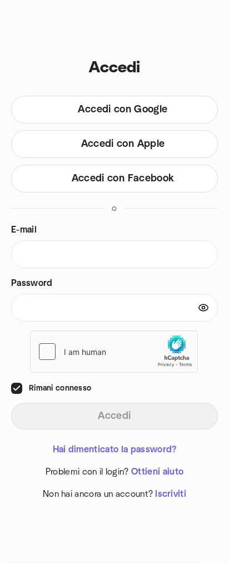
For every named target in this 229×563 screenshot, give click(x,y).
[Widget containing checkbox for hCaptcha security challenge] (114, 351)
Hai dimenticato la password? (115, 449)
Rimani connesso (60, 388)
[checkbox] (16, 388)
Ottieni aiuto (157, 471)
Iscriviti (170, 494)
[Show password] (203, 307)
